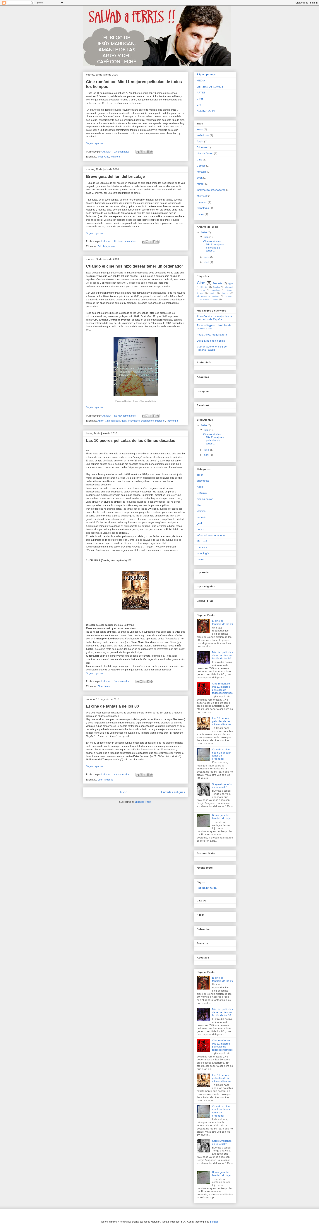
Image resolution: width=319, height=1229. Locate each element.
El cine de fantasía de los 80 (112, 706)
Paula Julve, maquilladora (212, 334)
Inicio (123, 792)
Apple (100, 420)
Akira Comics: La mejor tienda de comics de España (214, 318)
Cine (106, 156)
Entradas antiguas (173, 792)
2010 (204, 232)
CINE (200, 98)
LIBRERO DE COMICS (210, 86)
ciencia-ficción (205, 153)
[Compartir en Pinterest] (151, 152)
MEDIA (201, 80)
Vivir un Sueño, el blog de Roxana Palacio (212, 348)
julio (206, 236)
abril (207, 262)
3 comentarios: (122, 681)
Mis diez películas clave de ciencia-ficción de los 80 (222, 655)
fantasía (115, 420)
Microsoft (160, 420)
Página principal (207, 74)
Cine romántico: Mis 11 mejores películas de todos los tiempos (222, 688)
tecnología (172, 420)
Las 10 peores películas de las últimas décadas (130, 440)
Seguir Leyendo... (95, 143)
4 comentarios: (122, 774)
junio (207, 257)
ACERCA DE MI (206, 110)
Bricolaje (102, 246)
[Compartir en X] (144, 152)
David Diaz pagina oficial (211, 340)
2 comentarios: (122, 151)
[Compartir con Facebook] (148, 152)
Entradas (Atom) (143, 801)
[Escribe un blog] (141, 152)
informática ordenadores (141, 420)
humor (107, 686)
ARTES (201, 92)
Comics (201, 165)
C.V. (199, 104)
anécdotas (203, 135)
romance (115, 156)
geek (124, 420)
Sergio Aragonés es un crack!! (221, 786)
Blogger (214, 1221)
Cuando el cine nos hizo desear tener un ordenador (134, 266)
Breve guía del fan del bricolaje (115, 176)
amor (100, 156)
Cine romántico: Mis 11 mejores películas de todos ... (213, 246)
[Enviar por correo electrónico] (137, 152)
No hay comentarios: (125, 241)
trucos (111, 246)
